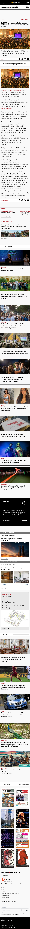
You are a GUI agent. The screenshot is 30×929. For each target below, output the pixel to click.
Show (2, 458)
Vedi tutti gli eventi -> (6, 216)
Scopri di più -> (4, 238)
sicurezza (3, 267)
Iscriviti (26, 910)
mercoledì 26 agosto (7, 211)
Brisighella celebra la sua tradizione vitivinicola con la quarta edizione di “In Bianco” (14, 296)
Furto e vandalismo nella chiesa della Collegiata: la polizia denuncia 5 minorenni (13, 659)
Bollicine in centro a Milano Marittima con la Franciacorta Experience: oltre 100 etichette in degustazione (15, 326)
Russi (2, 432)
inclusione (4, 768)
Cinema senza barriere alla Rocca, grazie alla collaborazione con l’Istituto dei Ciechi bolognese (14, 772)
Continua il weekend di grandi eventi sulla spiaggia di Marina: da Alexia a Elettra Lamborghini (15, 408)
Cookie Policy (12, 927)
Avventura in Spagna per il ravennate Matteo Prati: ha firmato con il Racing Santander (13, 687)
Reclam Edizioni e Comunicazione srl (11, 884)
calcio (3, 683)
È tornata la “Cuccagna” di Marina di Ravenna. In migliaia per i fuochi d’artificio (13, 488)
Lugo (2, 656)
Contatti (3, 887)
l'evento (3, 293)
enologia (3, 322)
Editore (3, 891)
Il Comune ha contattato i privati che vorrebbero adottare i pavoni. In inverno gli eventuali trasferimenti (14, 744)
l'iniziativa (4, 375)
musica (3, 405)
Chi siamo (3, 889)
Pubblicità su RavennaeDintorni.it (9, 893)
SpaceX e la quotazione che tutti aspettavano (11, 539)
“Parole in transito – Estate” (8, 212)
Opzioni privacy (5, 897)
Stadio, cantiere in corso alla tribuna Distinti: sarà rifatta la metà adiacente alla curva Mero (13, 226)
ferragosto (4, 484)
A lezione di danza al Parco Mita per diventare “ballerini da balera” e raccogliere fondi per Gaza (13, 379)
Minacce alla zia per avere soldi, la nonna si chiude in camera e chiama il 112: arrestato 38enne (14, 715)
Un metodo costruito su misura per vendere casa (12, 568)
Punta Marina (4, 740)
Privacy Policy (5, 895)
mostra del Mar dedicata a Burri (13, 90)
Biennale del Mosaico (7, 108)
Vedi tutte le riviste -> (24, 784)
